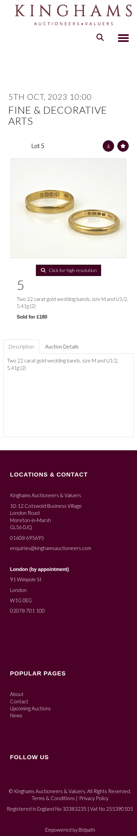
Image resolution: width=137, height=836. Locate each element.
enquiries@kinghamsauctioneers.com (50, 548)
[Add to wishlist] (123, 146)
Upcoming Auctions (30, 708)
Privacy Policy (93, 798)
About (17, 694)
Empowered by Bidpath (70, 830)
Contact (19, 701)
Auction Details (62, 346)
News (16, 715)
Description (21, 346)
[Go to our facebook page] (16, 779)
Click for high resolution (72, 270)
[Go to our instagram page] (30, 779)
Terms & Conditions (53, 798)
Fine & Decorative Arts (57, 115)
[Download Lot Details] (108, 146)
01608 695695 (27, 538)
